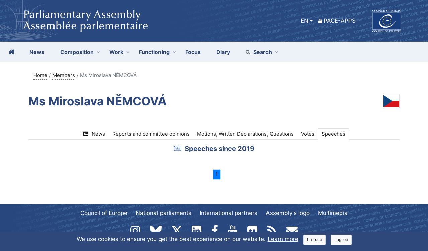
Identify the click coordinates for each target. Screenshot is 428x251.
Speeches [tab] (333, 134)
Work (116, 52)
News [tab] (98, 134)
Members (63, 75)
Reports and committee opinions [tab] (151, 134)
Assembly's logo (288, 213)
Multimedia (333, 213)
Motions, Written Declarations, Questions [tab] (245, 134)
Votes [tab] (307, 134)
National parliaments (163, 213)
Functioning (154, 52)
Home (40, 75)
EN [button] (304, 20)
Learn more (283, 239)
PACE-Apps (340, 20)
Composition (77, 52)
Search (262, 52)
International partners (228, 213)
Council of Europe (103, 213)
